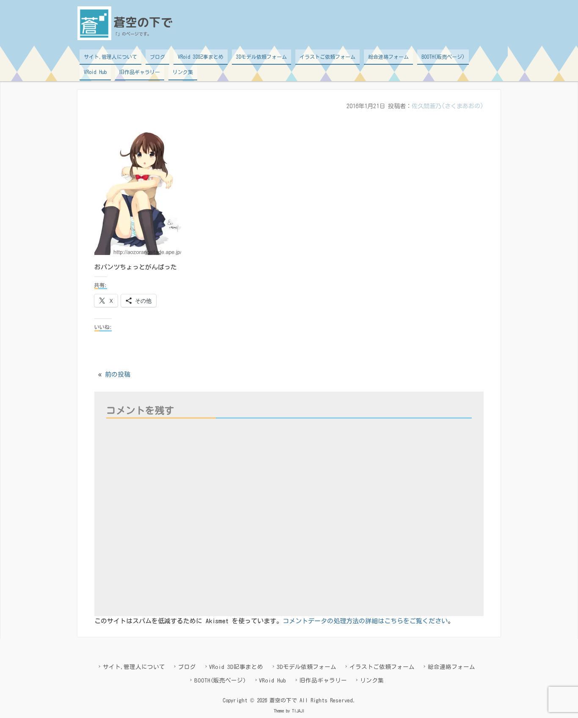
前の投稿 (117, 374)
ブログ (157, 56)
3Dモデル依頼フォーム (261, 56)
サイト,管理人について (110, 56)
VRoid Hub (95, 71)
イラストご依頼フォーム (327, 56)
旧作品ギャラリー (139, 71)
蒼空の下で (143, 22)
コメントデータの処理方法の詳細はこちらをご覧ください (365, 621)
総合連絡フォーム (388, 56)
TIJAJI (298, 711)
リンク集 (183, 71)
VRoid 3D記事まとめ (200, 56)
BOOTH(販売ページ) (443, 56)
